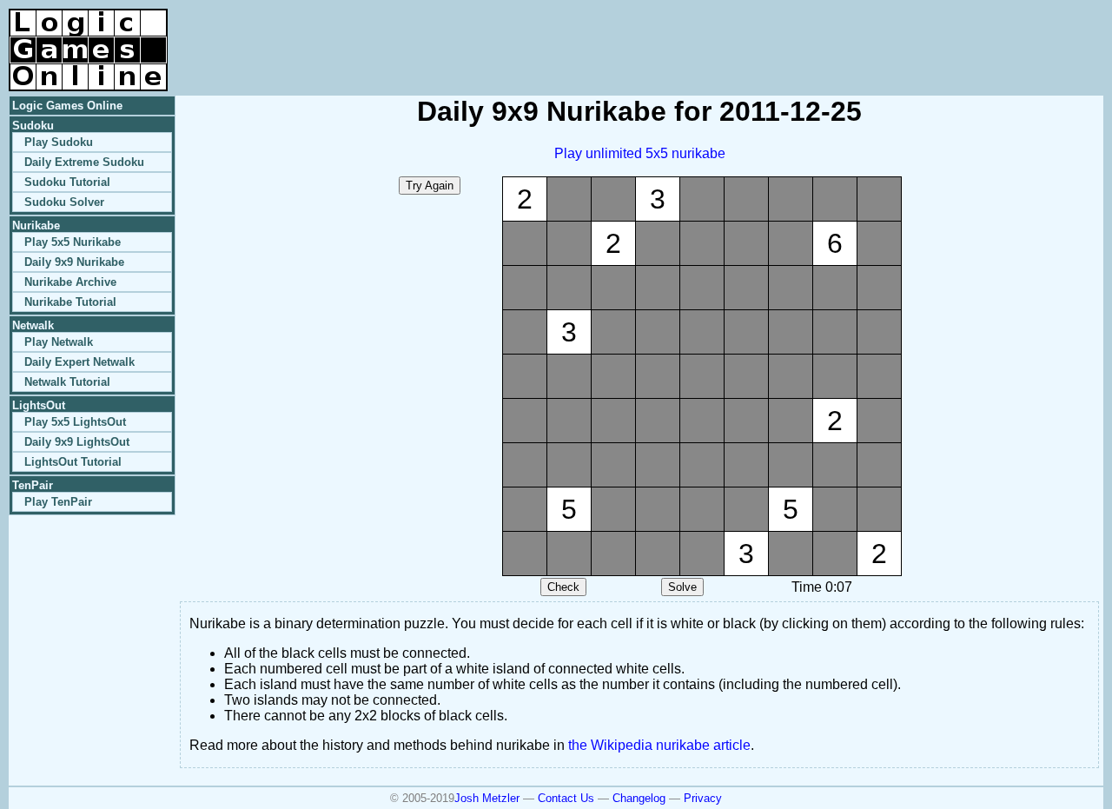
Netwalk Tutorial (67, 381)
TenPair (32, 485)
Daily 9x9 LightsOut (76, 441)
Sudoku (33, 125)
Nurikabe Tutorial (70, 301)
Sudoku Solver (64, 202)
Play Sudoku (58, 142)
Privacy (703, 798)
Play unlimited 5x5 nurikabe (639, 153)
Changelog (638, 798)
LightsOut (38, 405)
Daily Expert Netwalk (79, 361)
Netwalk (33, 325)
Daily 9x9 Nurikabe (74, 262)
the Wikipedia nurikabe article (659, 745)
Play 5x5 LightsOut (75, 421)
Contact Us (566, 798)
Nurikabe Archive (70, 281)
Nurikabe (36, 225)
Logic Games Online (67, 105)
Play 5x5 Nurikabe (72, 242)
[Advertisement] (900, 35)
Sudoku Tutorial (67, 182)
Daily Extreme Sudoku (84, 162)
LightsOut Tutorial (73, 461)
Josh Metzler (487, 798)
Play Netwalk (58, 341)
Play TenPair (58, 501)
